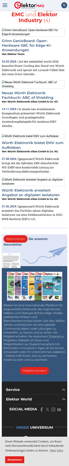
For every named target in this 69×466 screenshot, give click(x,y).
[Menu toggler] (5, 5)
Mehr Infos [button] (56, 450)
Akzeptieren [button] (14, 459)
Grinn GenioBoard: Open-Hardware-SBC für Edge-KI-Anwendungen (27, 45)
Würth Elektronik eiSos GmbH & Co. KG (32, 101)
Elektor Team (16, 54)
